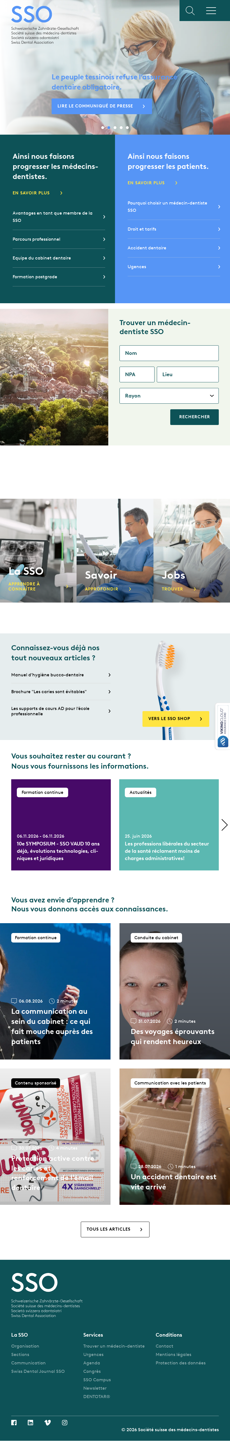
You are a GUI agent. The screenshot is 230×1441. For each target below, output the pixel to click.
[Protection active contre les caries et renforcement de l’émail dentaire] (55, 1136)
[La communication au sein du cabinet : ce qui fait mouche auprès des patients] (55, 991)
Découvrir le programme (90, 106)
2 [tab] (108, 127)
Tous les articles (108, 1229)
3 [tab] (115, 127)
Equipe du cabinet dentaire (42, 258)
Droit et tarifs (142, 229)
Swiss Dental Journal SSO (38, 1371)
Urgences (93, 1354)
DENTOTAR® (96, 1396)
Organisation (25, 1346)
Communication (28, 1363)
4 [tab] (121, 127)
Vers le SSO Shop (169, 718)
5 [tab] (127, 127)
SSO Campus (97, 1379)
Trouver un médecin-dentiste (114, 1346)
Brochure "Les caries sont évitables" (49, 691)
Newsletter (95, 1388)
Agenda (91, 1363)
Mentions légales (173, 1354)
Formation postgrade (35, 276)
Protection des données (181, 1363)
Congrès (92, 1371)
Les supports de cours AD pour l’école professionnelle (50, 711)
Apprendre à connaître (24, 587)
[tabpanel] (115, 68)
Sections (20, 1354)
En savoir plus (31, 193)
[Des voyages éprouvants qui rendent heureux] (174, 991)
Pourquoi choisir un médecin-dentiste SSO (167, 206)
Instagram (64, 1422)
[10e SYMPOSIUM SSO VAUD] (61, 824)
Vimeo (47, 1423)
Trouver (172, 589)
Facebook (14, 1422)
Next (224, 824)
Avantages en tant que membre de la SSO (53, 216)
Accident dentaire (147, 247)
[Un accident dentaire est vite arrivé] (174, 1136)
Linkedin (30, 1422)
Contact (164, 1346)
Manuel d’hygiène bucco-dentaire (47, 674)
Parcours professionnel (36, 239)
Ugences (137, 266)
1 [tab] (102, 127)
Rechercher (194, 416)
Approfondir (101, 589)
